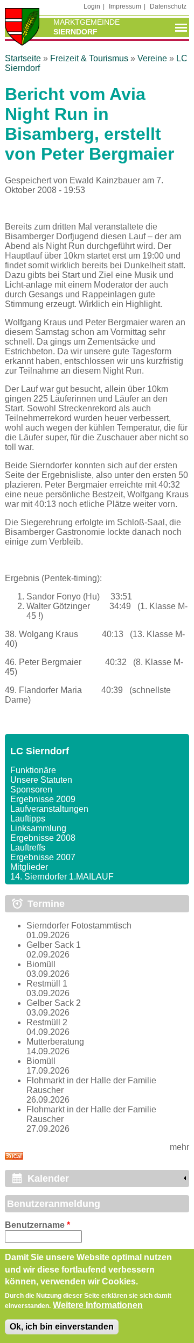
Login (92, 6)
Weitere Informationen (98, 1305)
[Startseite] (22, 28)
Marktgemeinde (86, 22)
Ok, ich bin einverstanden (62, 1326)
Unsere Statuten (41, 779)
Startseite (23, 58)
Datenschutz (168, 6)
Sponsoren (31, 789)
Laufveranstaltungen (49, 808)
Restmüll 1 (46, 983)
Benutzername (37, 1225)
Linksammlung (38, 828)
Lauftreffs (27, 847)
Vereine (152, 58)
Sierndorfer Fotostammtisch (78, 925)
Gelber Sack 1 (53, 944)
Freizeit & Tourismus (89, 58)
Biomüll (41, 964)
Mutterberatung (55, 1041)
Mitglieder (29, 866)
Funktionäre (33, 770)
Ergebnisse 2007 (42, 857)
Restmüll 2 (46, 1022)
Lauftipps (27, 818)
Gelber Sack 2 (53, 1003)
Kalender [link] (48, 1178)
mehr (179, 1147)
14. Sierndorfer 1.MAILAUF (62, 876)
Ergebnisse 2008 (42, 837)
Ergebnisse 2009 (42, 799)
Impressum (125, 6)
